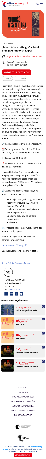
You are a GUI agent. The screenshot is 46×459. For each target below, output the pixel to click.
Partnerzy (23, 392)
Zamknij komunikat (23, 455)
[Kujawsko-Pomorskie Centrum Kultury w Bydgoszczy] (23, 427)
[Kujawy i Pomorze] (23, 438)
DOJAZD (8, 78)
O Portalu (23, 387)
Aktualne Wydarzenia (23, 406)
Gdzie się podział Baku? (27, 310)
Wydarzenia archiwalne (23, 410)
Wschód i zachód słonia (27, 352)
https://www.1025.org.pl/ (14, 245)
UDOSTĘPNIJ (22, 78)
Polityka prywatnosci (23, 397)
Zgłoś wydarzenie (23, 415)
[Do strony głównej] (15, 4)
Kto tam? (20, 324)
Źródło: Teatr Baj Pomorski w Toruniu (16, 263)
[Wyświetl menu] (41, 4)
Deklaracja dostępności (23, 401)
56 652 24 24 (14, 289)
